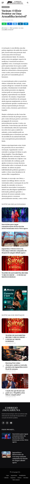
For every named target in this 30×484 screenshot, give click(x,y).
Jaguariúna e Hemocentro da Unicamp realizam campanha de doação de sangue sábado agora (14, 251)
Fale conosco (16, 480)
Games (19, 477)
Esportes (12, 477)
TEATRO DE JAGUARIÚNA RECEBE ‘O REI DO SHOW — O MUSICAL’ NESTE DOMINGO (15, 275)
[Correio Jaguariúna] (15, 2)
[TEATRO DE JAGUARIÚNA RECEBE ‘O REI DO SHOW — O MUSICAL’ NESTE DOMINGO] (15, 263)
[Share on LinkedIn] (20, 24)
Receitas (26, 477)
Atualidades (22, 475)
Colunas (6, 477)
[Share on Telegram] (25, 24)
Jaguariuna (5, 7)
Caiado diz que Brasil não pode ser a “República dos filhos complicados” (15, 393)
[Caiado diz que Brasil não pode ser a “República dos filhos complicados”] (15, 381)
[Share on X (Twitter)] (15, 24)
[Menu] (3, 3)
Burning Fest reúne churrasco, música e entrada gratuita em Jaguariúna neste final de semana (17, 366)
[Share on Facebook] (9, 24)
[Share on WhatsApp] (4, 24)
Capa (7, 475)
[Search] (27, 3)
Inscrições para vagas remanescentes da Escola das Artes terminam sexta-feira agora (15, 226)
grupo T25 (17, 472)
